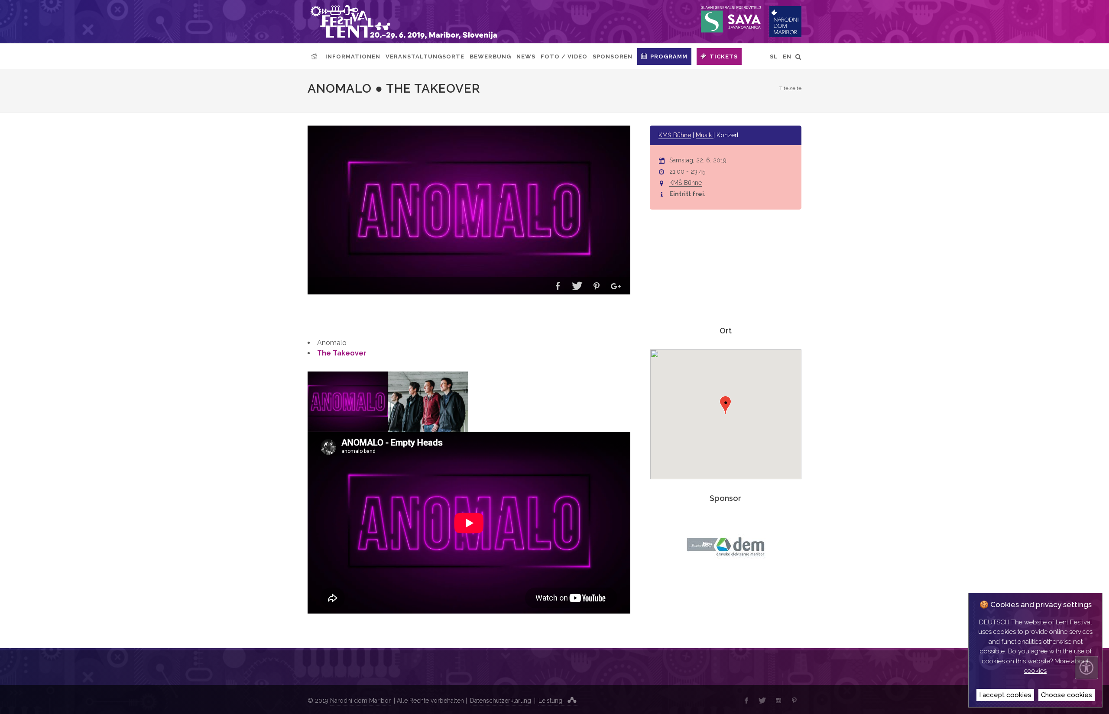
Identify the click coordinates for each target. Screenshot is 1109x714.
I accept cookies (1005, 695)
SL (774, 56)
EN (787, 56)
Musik (704, 135)
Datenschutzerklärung (500, 700)
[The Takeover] (428, 402)
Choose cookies (1066, 695)
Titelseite (790, 88)
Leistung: (551, 700)
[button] (557, 286)
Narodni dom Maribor (360, 700)
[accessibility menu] (1086, 667)
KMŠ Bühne (674, 135)
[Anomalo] (348, 402)
